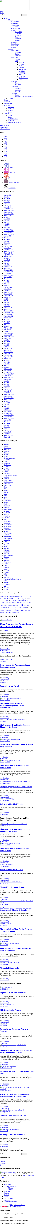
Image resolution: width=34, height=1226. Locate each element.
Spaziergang (14, 607)
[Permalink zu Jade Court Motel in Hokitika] (7, 799)
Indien (17, 83)
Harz (11, 600)
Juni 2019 (7, 341)
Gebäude (3, 600)
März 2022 (7, 285)
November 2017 (9, 374)
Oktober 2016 (8, 396)
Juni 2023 (7, 260)
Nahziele (10, 20)
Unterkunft (8, 610)
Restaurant (3, 608)
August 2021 (8, 297)
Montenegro (7, 526)
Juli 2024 (6, 237)
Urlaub (16, 610)
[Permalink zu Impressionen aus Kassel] (4, 680)
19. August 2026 (5, 721)
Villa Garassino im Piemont (10, 1010)
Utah (20, 79)
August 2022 (8, 277)
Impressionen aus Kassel (9, 686)
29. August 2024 (5, 1111)
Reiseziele (7, 18)
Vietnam (6, 582)
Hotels (6, 100)
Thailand (17, 91)
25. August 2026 (5, 682)
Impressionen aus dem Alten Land (13, 993)
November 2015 (9, 415)
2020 (5, 146)
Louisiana (22, 71)
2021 (5, 144)
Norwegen (14, 45)
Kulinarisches (8, 103)
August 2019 (8, 338)
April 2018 (7, 365)
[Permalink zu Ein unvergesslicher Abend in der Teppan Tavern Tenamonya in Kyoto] (13, 1045)
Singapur (17, 90)
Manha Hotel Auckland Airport (12, 887)
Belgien (6, 454)
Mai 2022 (7, 282)
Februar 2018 (8, 369)
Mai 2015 (7, 425)
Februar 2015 (8, 430)
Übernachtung (15, 612)
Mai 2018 (7, 364)
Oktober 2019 (8, 335)
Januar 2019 (7, 350)
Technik (6, 567)
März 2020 (7, 326)
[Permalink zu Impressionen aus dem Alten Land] (6, 987)
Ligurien (6, 511)
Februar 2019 (8, 348)
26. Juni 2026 (4, 945)
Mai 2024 (7, 241)
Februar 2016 (8, 410)
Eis (14, 599)
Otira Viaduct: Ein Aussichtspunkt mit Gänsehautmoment (16, 625)
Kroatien (14, 42)
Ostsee (1, 605)
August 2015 (8, 420)
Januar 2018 (7, 370)
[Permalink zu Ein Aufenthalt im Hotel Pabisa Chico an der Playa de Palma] (5, 923)
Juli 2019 (6, 340)
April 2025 (7, 222)
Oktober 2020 (8, 314)
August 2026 (8, 195)
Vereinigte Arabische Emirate (23, 96)
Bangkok (27, 596)
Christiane (6, 695)
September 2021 (9, 295)
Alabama (21, 62)
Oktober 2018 (8, 355)
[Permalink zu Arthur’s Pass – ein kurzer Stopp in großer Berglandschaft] (10, 739)
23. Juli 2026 (4, 883)
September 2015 (9, 418)
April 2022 (7, 283)
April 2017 (7, 386)
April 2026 (7, 202)
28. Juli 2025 (4, 1006)
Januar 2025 (7, 227)
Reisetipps (7, 105)
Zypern (6, 589)
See (9, 607)
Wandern (27, 610)
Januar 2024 (7, 248)
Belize (17, 54)
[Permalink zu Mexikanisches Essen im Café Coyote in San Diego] (9, 1066)
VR (5, 586)
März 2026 (7, 203)
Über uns (6, 113)
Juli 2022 (6, 278)
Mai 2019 (7, 343)
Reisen (25, 605)
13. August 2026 (5, 762)
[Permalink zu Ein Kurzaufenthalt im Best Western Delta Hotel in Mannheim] (9, 943)
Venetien (6, 577)
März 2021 (7, 306)
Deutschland (15, 21)
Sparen (10, 112)
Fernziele (10, 49)
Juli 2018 (6, 360)
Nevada (21, 74)
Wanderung (2, 612)
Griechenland (15, 25)
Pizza (14, 605)
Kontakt (10, 115)
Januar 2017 (7, 391)
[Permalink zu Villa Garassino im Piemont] (7, 1004)
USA (16, 61)
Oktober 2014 (8, 437)
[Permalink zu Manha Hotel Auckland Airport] (11, 882)
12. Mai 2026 (4, 989)
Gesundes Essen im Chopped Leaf (13, 1115)
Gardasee (18, 33)
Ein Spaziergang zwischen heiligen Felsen (16, 787)
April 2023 (7, 263)
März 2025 (7, 224)
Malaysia (17, 88)
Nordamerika (15, 57)
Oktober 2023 (8, 253)
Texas (5, 569)
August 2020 (8, 318)
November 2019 (9, 333)
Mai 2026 (7, 200)
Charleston (7, 460)
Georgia (21, 67)
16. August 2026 (5, 741)
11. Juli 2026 (4, 904)
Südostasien (14, 86)
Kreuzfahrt (11, 98)
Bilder (31, 596)
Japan (5, 497)
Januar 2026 (7, 207)
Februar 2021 (8, 307)
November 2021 (9, 292)
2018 (5, 150)
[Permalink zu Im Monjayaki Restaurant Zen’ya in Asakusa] (3, 1024)
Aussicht (17, 596)
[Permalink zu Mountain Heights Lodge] (9, 962)
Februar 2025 (8, 226)
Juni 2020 (7, 321)
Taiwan (6, 565)
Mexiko (17, 59)
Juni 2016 (7, 403)
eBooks (10, 117)
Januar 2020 (7, 329)
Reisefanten (7, 1184)
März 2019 (7, 347)
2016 (5, 153)
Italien (13, 30)
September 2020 (9, 316)
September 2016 (9, 398)
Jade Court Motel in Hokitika (11, 804)
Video (5, 581)
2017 (5, 151)
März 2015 (7, 428)
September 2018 (9, 357)
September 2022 (9, 275)
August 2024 (8, 236)
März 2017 (7, 387)
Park (5, 605)
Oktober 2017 (8, 375)
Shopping (10, 110)
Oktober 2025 (8, 212)
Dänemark (7, 463)
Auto (22, 596)
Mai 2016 (7, 404)
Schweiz (6, 550)
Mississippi (22, 73)
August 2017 (8, 379)
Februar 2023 (8, 266)
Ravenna (6, 545)
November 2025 (9, 210)
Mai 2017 (7, 384)
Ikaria (17, 27)
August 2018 (8, 358)
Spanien (13, 47)
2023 (5, 141)
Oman (17, 95)
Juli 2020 (6, 319)
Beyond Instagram (9, 458)
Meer (18, 602)
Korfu (5, 504)
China (5, 461)
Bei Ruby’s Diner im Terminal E (12, 1135)
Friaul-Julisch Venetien (10, 475)
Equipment (11, 107)
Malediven (18, 84)
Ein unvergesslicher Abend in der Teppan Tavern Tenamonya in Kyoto (16, 1051)
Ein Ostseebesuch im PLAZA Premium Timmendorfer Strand (15, 726)
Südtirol (6, 563)
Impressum (11, 120)
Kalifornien (22, 69)
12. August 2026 (5, 783)
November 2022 (9, 272)
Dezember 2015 (8, 413)
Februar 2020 (8, 328)
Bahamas (18, 52)
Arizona (21, 64)
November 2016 (9, 394)
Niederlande (15, 44)
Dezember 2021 (8, 290)
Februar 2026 (8, 205)
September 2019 (9, 336)
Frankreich (14, 23)
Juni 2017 (7, 382)
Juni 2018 (7, 362)
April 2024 (7, 243)
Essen (18, 599)
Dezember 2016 (8, 393)
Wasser (8, 612)
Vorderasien (14, 93)
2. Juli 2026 (3, 925)
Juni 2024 (7, 239)
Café (5, 598)
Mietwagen (11, 108)
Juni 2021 (7, 301)
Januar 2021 (7, 309)
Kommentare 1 (4, 1108)
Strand (25, 607)
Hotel (5, 487)
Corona (10, 599)
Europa (6, 468)
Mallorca (6, 517)
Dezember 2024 (8, 229)
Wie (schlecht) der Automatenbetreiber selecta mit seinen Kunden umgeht (15, 1095)
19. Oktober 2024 (5, 1090)
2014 (5, 156)
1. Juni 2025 (3, 1046)
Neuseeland (7, 529)
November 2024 (9, 231)
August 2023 (8, 256)
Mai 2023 (7, 261)
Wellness (6, 587)
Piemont (6, 543)
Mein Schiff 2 (23, 602)
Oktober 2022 (8, 273)
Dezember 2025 (8, 208)
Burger (1, 598)
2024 (5, 139)
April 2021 (7, 304)
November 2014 (9, 435)
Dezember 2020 (8, 311)
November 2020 (9, 312)
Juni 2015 (7, 423)
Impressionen (22, 600)
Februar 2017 (8, 389)
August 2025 (8, 215)
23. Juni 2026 (4, 964)
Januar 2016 (7, 411)
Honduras (18, 56)
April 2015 (7, 427)
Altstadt (11, 596)
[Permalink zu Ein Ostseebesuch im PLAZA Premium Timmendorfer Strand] (13, 719)
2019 (5, 148)
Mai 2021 (7, 302)
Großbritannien (15, 28)
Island (5, 494)
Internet (6, 492)
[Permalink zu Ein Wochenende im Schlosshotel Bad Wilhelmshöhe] (11, 760)
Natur (29, 602)
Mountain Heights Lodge (9, 968)
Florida (21, 66)
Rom (16, 37)
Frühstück (31, 599)
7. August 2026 (4, 800)
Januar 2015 (7, 432)
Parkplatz (10, 605)
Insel (28, 600)
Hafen (7, 600)
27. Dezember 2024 (6, 1068)
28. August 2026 (5, 649)
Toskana (17, 40)
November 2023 (9, 251)
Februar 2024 (8, 246)
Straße (29, 607)
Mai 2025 (7, 220)
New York (22, 76)
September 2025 (9, 214)
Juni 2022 (7, 280)
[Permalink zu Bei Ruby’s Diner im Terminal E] (10, 1129)
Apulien (6, 449)
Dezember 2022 (8, 270)
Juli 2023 (6, 258)
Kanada (6, 502)
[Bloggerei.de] (4, 1206)
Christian (5, 630)
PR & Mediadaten (13, 119)
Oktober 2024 (8, 232)
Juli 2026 (6, 197)
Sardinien (18, 38)
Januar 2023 (7, 268)
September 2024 (9, 234)
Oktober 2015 (8, 416)
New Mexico (8, 533)
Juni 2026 (7, 198)
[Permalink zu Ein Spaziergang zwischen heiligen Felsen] (14, 781)
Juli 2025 (6, 217)
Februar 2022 (8, 287)
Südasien (14, 81)
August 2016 (8, 399)
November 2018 (9, 353)
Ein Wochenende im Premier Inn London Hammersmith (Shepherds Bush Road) (16, 909)
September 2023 (9, 254)
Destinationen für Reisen (11, 1186)
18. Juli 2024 (4, 1131)
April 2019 (7, 345)
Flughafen (24, 599)
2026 (5, 136)
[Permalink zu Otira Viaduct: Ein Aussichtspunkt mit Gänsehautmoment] (6, 620)
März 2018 (7, 367)
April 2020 (7, 324)
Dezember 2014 (8, 433)
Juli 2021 (6, 299)
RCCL (18, 605)
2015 (5, 155)
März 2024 (7, 244)
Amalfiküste (18, 32)
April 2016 (7, 406)
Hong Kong (7, 485)
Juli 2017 (6, 381)
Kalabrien (18, 35)
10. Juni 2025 (4, 1025)
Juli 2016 (6, 401)
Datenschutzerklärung (14, 122)
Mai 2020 (7, 323)
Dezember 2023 (8, 249)
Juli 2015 (6, 421)
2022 (5, 143)
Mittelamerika (15, 50)
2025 (5, 138)
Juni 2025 (7, 219)
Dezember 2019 (8, 331)
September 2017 (9, 377)
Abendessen (4, 597)
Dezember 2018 (8, 352)
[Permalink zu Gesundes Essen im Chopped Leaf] (12, 1110)
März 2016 (7, 408)
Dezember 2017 (8, 372)
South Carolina (23, 78)
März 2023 (7, 265)
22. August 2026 (5, 700)
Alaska (6, 446)
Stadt (20, 608)
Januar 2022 (7, 289)
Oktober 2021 (8, 294)
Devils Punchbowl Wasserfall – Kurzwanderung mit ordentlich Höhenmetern (12, 705)
